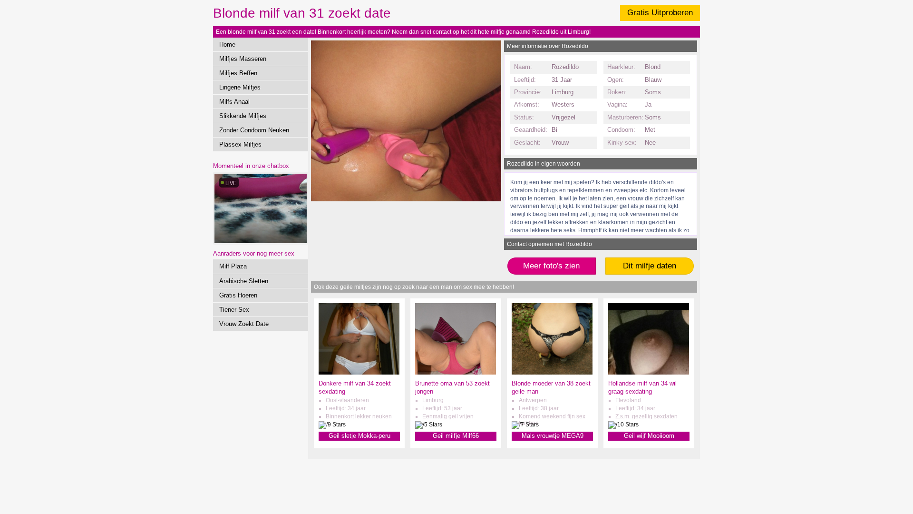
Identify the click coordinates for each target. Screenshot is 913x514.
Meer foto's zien (551, 265)
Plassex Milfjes (240, 144)
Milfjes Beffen (238, 73)
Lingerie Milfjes (240, 87)
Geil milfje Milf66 (456, 435)
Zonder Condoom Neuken (254, 130)
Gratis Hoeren (238, 295)
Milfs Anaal (234, 101)
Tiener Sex (234, 309)
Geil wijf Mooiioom (649, 435)
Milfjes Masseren (242, 58)
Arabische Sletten (243, 281)
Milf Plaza (233, 266)
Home (227, 44)
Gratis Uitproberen (660, 12)
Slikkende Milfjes (242, 115)
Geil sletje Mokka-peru (359, 435)
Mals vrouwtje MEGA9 (552, 435)
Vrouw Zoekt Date (244, 323)
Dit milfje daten (649, 265)
